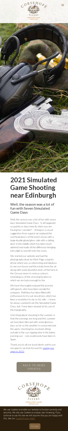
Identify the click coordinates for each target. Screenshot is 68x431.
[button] (63, 5)
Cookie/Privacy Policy (25, 418)
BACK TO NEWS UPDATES (34, 367)
